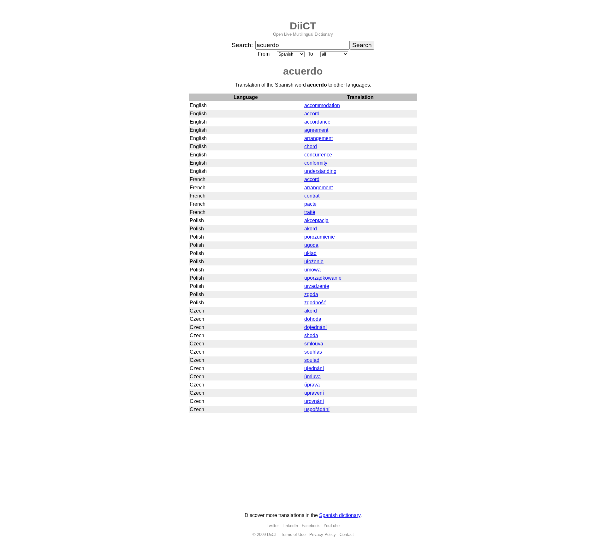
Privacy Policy (322, 534)
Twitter (273, 525)
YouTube (332, 525)
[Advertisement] (303, 463)
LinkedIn (290, 525)
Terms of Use (293, 534)
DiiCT (303, 26)
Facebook (311, 525)
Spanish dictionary (339, 515)
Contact (347, 534)
